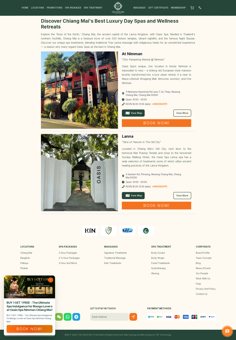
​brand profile (203, 252)
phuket (24, 268)
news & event (203, 268)
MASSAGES (139, 7)
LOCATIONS (37, 7)
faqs (198, 283)
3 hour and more (68, 263)
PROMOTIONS (54, 7)
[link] (90, 230)
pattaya (24, 263)
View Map (136, 113)
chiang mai (26, 252)
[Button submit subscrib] (133, 317)
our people (202, 273)
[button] (192, 8)
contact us (201, 294)
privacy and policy (206, 288)
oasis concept (203, 258)
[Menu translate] (200, 8)
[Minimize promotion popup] (50, 280)
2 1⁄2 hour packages (69, 258)
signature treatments (115, 252)
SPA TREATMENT (93, 7)
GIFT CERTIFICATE (158, 7)
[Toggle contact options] (227, 331)
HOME (25, 7)
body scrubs (158, 252)
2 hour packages (68, 252)
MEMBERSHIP (178, 7)
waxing (155, 273)
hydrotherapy (158, 268)
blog (198, 263)
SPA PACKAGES (73, 7)
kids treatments (112, 263)
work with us (203, 278)
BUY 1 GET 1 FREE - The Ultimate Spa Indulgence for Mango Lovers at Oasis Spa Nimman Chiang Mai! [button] (29, 306)
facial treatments (160, 263)
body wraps (157, 258)
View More (182, 113)
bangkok (25, 258)
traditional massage (115, 258)
